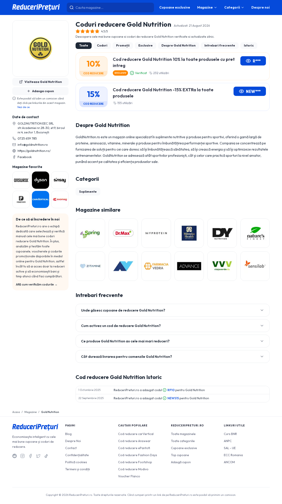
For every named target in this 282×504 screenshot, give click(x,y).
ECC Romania (233, 455)
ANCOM (229, 462)
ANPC (228, 441)
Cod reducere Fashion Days (137, 455)
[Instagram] (22, 456)
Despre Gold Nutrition (178, 45)
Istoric (249, 45)
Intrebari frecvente (219, 45)
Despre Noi (73, 441)
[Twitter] (38, 456)
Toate (83, 45)
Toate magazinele (183, 434)
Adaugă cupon (181, 462)
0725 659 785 (27, 138)
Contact (71, 448)
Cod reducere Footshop (135, 462)
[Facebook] (30, 456)
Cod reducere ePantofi (134, 448)
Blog (68, 434)
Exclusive (145, 45)
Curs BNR (230, 434)
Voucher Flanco (129, 476)
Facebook (25, 157)
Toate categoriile (183, 441)
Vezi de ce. (23, 107)
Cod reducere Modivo (133, 469)
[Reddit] (14, 456)
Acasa (16, 412)
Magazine (205, 7)
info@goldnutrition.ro (33, 145)
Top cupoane (180, 455)
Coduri (102, 45)
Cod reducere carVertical (136, 434)
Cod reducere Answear (134, 441)
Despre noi (260, 7)
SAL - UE (230, 448)
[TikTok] (46, 456)
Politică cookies (76, 462)
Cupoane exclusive (174, 7)
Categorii (232, 7)
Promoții (123, 45)
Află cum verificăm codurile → (37, 284)
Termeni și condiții (77, 469)
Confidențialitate (77, 455)
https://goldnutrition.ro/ (34, 151)
